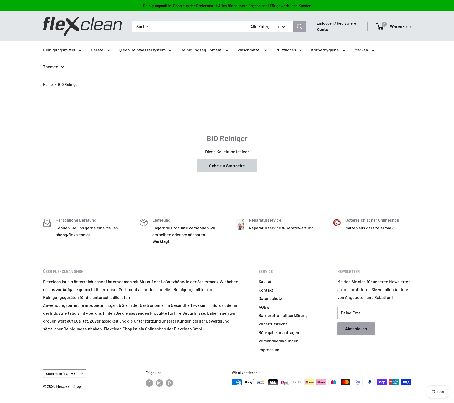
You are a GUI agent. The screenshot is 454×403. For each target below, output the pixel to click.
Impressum (269, 349)
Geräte (97, 49)
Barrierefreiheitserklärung (283, 315)
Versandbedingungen (278, 340)
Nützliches (286, 49)
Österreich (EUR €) (60, 373)
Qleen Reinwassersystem (142, 49)
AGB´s (264, 306)
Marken (362, 49)
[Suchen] (299, 26)
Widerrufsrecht (273, 323)
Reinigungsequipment (201, 49)
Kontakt (266, 289)
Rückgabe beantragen (279, 332)
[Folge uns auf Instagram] (159, 382)
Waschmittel (249, 49)
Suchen (265, 281)
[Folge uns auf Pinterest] (169, 382)
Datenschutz (270, 298)
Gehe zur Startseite (227, 165)
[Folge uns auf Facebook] (149, 382)
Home (48, 84)
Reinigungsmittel (59, 49)
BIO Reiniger (68, 84)
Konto (322, 29)
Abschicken (356, 328)
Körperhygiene (325, 49)
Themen (50, 66)
